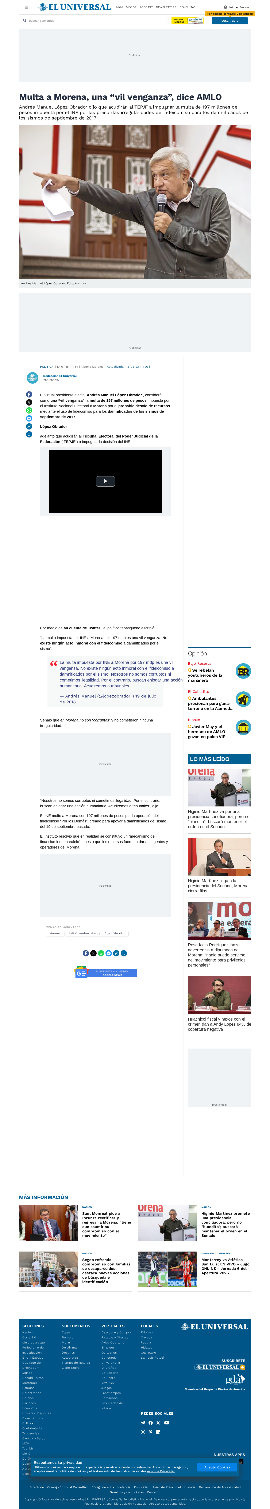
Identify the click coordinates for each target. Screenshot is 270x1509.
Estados (28, 1388)
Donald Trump (33, 1377)
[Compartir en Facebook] (29, 394)
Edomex (147, 1332)
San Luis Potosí (152, 1357)
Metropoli (29, 1382)
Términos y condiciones (127, 1492)
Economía (29, 1408)
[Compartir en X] (29, 402)
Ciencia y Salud (34, 1438)
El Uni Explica (32, 1357)
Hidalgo (146, 1347)
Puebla (146, 1342)
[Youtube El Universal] (167, 1424)
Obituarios (109, 1352)
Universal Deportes (36, 1413)
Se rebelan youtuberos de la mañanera (205, 675)
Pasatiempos (111, 1393)
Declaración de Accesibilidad (220, 1487)
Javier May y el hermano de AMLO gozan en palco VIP (206, 731)
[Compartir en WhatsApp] (29, 410)
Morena (55, 933)
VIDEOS (131, 7)
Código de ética (103, 1487)
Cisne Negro (71, 1367)
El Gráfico (108, 1367)
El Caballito (198, 691)
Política (46, 366)
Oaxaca (146, 1337)
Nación (27, 1332)
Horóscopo (109, 1398)
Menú (26, 1453)
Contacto (153, 1492)
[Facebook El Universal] (150, 1424)
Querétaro (148, 1352)
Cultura (27, 1423)
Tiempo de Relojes (76, 1362)
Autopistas (70, 1357)
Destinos (68, 1352)
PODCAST (146, 7)
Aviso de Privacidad (167, 1487)
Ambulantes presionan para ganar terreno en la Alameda (210, 703)
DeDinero (108, 1377)
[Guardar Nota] (29, 434)
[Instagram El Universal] (143, 1432)
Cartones (29, 1403)
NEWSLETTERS (166, 7)
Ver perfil (51, 379)
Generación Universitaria (110, 1360)
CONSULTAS (188, 7)
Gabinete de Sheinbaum (31, 1365)
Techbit (27, 1448)
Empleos (108, 1347)
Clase (66, 1332)
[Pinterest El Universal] (150, 1432)
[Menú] (26, 7)
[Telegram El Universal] (143, 1424)
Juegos (106, 1388)
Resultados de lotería (112, 1405)
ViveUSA (107, 1382)
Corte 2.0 (29, 1337)
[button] (230, 20)
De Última (69, 1347)
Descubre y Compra (116, 1332)
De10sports (109, 1372)
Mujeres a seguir (34, 1342)
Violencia (124, 1487)
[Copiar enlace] (29, 426)
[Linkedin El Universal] (158, 1432)
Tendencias (30, 1433)
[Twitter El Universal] (158, 1424)
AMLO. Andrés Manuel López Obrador (97, 933)
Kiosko (194, 719)
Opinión (197, 653)
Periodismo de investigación (33, 1350)
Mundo (27, 1372)
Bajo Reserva (199, 663)
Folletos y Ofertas (114, 1337)
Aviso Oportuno (112, 1342)
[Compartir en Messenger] (29, 418)
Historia (190, 1487)
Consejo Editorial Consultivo (67, 1487)
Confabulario (32, 1428)
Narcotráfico (31, 1393)
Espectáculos (32, 1418)
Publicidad (141, 1487)
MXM (119, 7)
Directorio (37, 1487)
